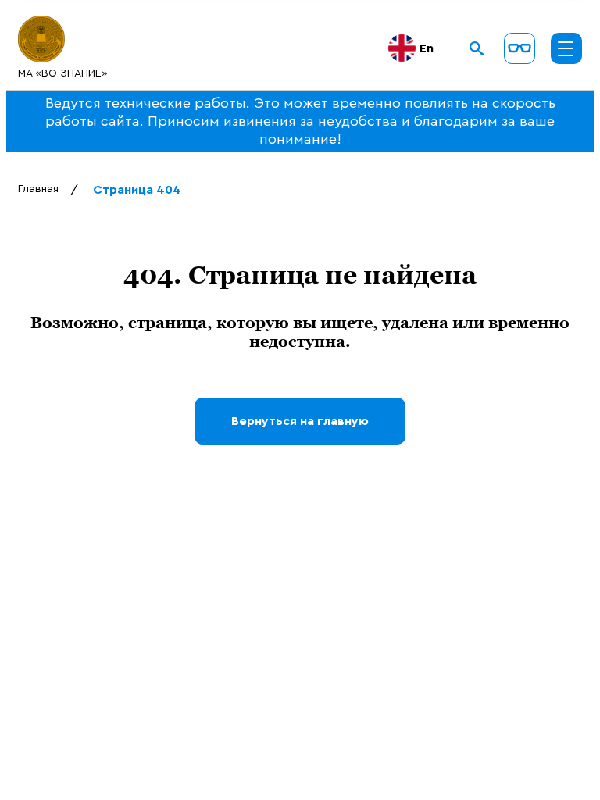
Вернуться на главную (300, 421)
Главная (38, 189)
